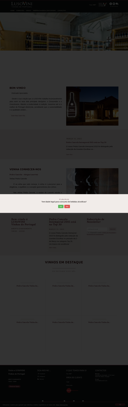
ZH (68, 199)
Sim (61, 206)
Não (67, 206)
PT (60, 199)
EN (62, 199)
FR (65, 199)
